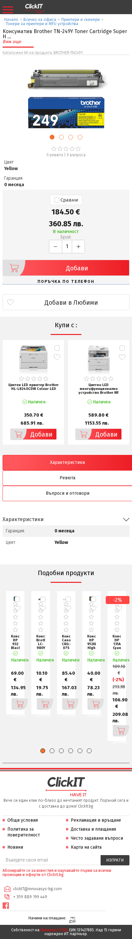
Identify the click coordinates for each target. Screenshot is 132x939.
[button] (52, 137)
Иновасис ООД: (54, 930)
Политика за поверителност (23, 832)
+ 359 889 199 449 (30, 896)
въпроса (76, 155)
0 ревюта (54, 155)
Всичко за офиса (39, 19)
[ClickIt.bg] (34, 8)
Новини (15, 847)
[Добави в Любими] (57, 357)
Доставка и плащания (93, 829)
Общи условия (22, 820)
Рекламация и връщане (96, 820)
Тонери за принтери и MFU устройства (42, 24)
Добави (77, 268)
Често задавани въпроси (97, 838)
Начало (11, 19)
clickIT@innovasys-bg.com (37, 888)
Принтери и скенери (80, 19)
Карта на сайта (86, 847)
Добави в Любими (71, 302)
